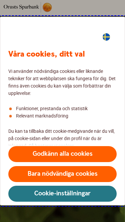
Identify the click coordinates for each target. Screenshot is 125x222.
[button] (62, 154)
